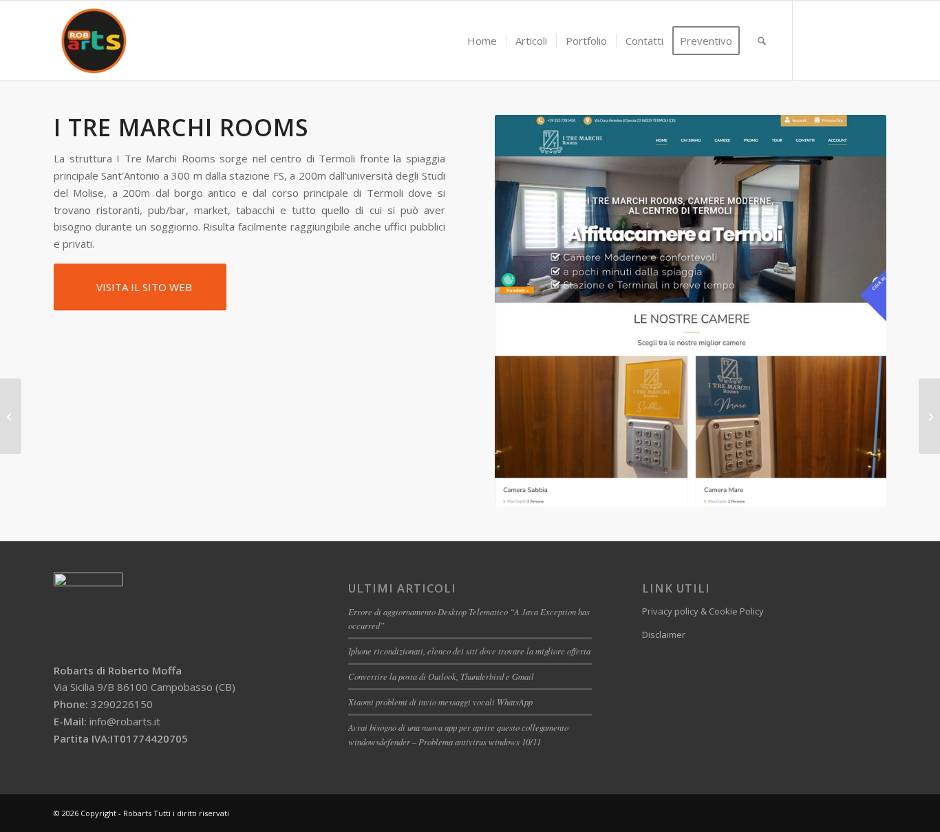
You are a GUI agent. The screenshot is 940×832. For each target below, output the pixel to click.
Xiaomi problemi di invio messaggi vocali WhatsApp (440, 701)
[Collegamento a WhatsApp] (855, 40)
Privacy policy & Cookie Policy (703, 611)
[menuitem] (482, 41)
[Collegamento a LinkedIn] (834, 40)
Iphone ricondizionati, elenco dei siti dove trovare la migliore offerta (469, 651)
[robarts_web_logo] (93, 41)
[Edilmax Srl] (929, 416)
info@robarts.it (124, 721)
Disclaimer (663, 634)
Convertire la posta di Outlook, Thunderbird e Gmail (441, 676)
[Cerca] (762, 41)
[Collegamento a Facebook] (814, 40)
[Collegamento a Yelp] (876, 40)
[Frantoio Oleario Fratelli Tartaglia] (10, 416)
